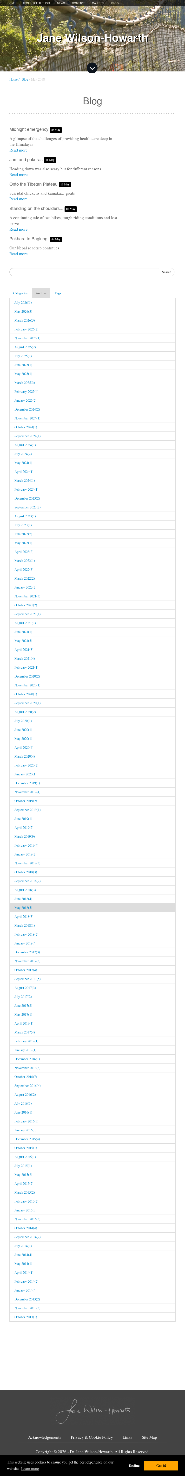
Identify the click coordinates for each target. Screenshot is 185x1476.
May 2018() (23, 907)
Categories (20, 293)
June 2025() (23, 364)
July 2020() (23, 720)
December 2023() (27, 498)
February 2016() (26, 1121)
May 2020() (23, 738)
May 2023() (23, 542)
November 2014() (27, 1219)
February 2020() (26, 765)
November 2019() (27, 792)
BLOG (115, 3)
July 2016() (23, 1103)
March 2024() (24, 480)
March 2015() (24, 1192)
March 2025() (24, 382)
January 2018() (25, 943)
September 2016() (27, 1085)
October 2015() (25, 1148)
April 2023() (23, 551)
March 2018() (24, 925)
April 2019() (23, 827)
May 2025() (23, 373)
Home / (14, 79)
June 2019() (23, 818)
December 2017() (27, 952)
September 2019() (27, 809)
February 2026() (26, 329)
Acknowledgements (44, 1437)
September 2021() (27, 614)
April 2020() (23, 747)
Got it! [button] (161, 1465)
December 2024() (27, 409)
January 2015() (25, 1210)
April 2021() (23, 649)
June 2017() (23, 1005)
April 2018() (23, 916)
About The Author (36, 3)
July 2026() (23, 302)
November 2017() (27, 961)
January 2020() (25, 774)
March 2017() (24, 1032)
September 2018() (27, 881)
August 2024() (25, 445)
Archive (41, 293)
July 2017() (23, 996)
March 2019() (24, 836)
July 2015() (23, 1165)
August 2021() (25, 623)
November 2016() (27, 1067)
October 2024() (25, 427)
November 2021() (27, 596)
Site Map (149, 1437)
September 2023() (27, 507)
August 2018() (25, 889)
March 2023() (24, 560)
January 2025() (25, 400)
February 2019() (26, 845)
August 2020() (25, 711)
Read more (18, 150)
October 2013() (25, 1317)
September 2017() (27, 978)
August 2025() (25, 347)
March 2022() (24, 578)
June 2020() (23, 729)
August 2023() (25, 516)
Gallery (98, 3)
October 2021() (25, 605)
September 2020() (27, 703)
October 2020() (25, 694)
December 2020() (27, 676)
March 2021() (24, 658)
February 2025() (26, 391)
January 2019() (25, 854)
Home (11, 3)
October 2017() (25, 970)
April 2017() (23, 1023)
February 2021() (26, 667)
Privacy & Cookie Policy (92, 1437)
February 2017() (26, 1041)
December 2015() (27, 1139)
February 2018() (26, 934)
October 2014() (25, 1228)
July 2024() (23, 453)
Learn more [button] (30, 1468)
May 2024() (23, 462)
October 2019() (25, 800)
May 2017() (23, 1014)
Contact (78, 3)
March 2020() (24, 756)
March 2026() (24, 320)
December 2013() (27, 1299)
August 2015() (25, 1156)
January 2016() (25, 1130)
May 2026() (23, 311)
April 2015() (23, 1183)
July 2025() (23, 356)
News (61, 3)
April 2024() (23, 471)
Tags (58, 293)
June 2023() (23, 534)
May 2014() (23, 1263)
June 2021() (23, 631)
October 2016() (25, 1076)
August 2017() (25, 987)
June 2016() (23, 1112)
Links (127, 1437)
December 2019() (27, 783)
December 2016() (27, 1059)
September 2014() (27, 1237)
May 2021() (23, 640)
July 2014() (23, 1245)
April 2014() (23, 1272)
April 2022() (23, 569)
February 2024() (26, 489)
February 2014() (26, 1281)
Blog (25, 79)
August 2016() (25, 1094)
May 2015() (23, 1174)
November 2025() (27, 338)
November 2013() (27, 1308)
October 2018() (25, 872)
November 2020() (27, 685)
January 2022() (25, 587)
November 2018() (27, 863)
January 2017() (25, 1050)
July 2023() (23, 525)
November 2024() (27, 418)
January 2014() (25, 1290)
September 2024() (27, 436)
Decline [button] (134, 1465)
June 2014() (23, 1254)
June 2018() (23, 898)
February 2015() (26, 1201)
